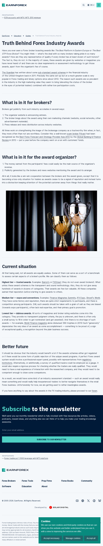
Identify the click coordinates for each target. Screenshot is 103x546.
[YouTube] (77, 501)
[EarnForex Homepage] (14, 5)
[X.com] (88, 500)
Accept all (91, 538)
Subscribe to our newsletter (51, 439)
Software (6, 486)
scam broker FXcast (76, 133)
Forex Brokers (8, 481)
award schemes (52, 72)
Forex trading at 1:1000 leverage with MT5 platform (26, 458)
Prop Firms (47, 481)
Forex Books (67, 481)
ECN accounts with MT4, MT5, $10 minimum (22, 18)
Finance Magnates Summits (63, 298)
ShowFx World (93, 298)
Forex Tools (27, 481)
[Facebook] (94, 500)
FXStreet (57, 282)
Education (27, 486)
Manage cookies (73, 538)
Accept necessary (51, 538)
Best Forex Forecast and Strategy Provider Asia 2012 (44, 137)
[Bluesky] (99, 500)
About (44, 486)
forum (94, 390)
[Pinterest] (82, 500)
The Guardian (8, 72)
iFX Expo (81, 298)
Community (86, 481)
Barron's (45, 282)
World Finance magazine (35, 323)
